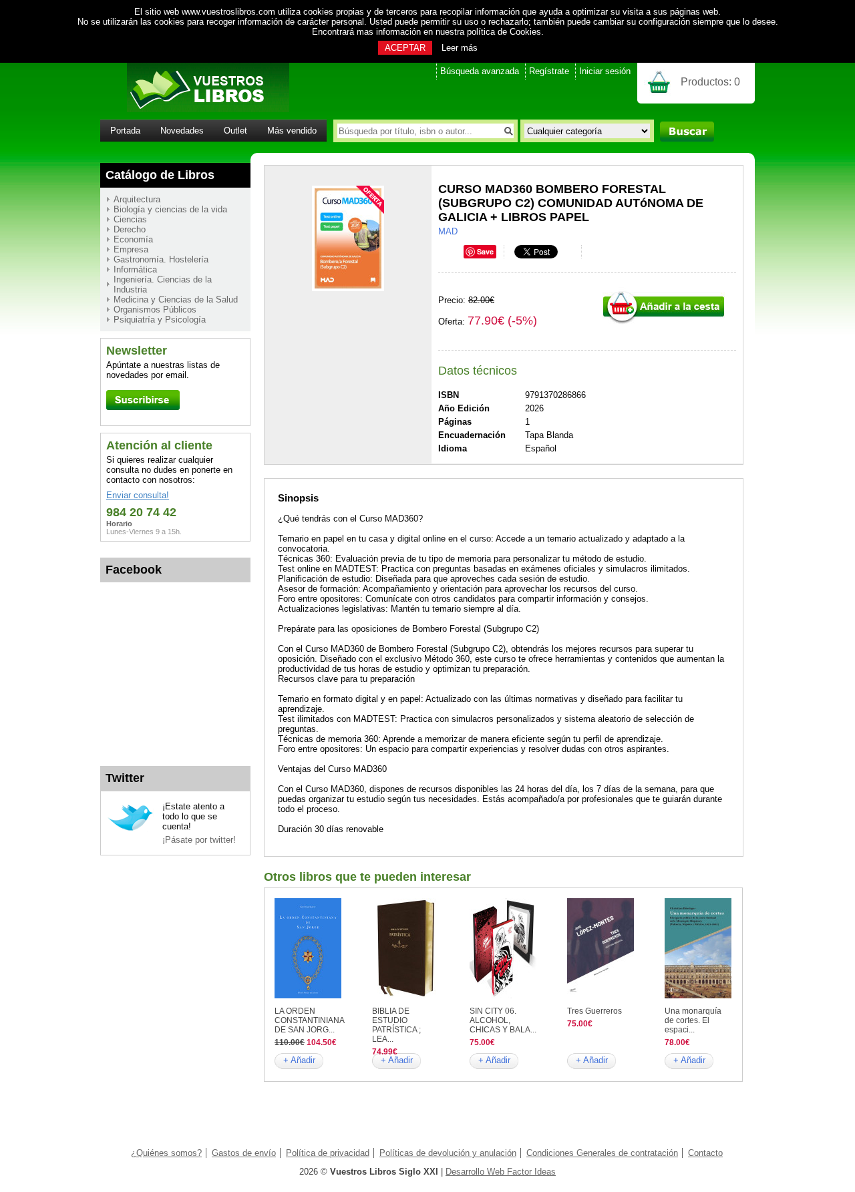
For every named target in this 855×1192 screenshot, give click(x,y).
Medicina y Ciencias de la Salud (176, 299)
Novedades (182, 131)
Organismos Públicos (155, 310)
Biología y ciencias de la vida (170, 209)
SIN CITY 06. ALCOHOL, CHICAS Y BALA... (503, 1020)
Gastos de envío (244, 1153)
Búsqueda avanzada (479, 71)
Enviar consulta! (137, 495)
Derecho (130, 229)
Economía (133, 239)
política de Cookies (504, 32)
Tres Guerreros (594, 1011)
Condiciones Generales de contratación (602, 1153)
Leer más (460, 48)
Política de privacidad (327, 1153)
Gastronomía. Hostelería (161, 259)
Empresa (131, 249)
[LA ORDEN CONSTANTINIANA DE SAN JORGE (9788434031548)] (308, 995)
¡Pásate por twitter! (199, 840)
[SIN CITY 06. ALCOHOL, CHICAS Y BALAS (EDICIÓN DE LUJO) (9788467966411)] (503, 995)
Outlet (235, 131)
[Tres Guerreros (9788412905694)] (600, 995)
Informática (135, 269)
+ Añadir (299, 1060)
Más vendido (292, 131)
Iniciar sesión (605, 71)
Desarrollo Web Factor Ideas (501, 1172)
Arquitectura (137, 199)
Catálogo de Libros (160, 175)
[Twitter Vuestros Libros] (131, 829)
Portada (125, 131)
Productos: (710, 81)
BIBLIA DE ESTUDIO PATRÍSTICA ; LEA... (396, 1025)
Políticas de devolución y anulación (447, 1153)
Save (485, 251)
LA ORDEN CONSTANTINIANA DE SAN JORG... (309, 1020)
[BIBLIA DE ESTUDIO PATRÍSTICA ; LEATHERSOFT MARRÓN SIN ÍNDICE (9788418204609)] (405, 995)
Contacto (705, 1153)
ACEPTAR (405, 48)
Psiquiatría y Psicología (160, 320)
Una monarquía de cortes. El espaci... (693, 1020)
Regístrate (549, 71)
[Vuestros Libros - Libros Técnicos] (194, 109)
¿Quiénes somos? (166, 1153)
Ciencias (130, 219)
